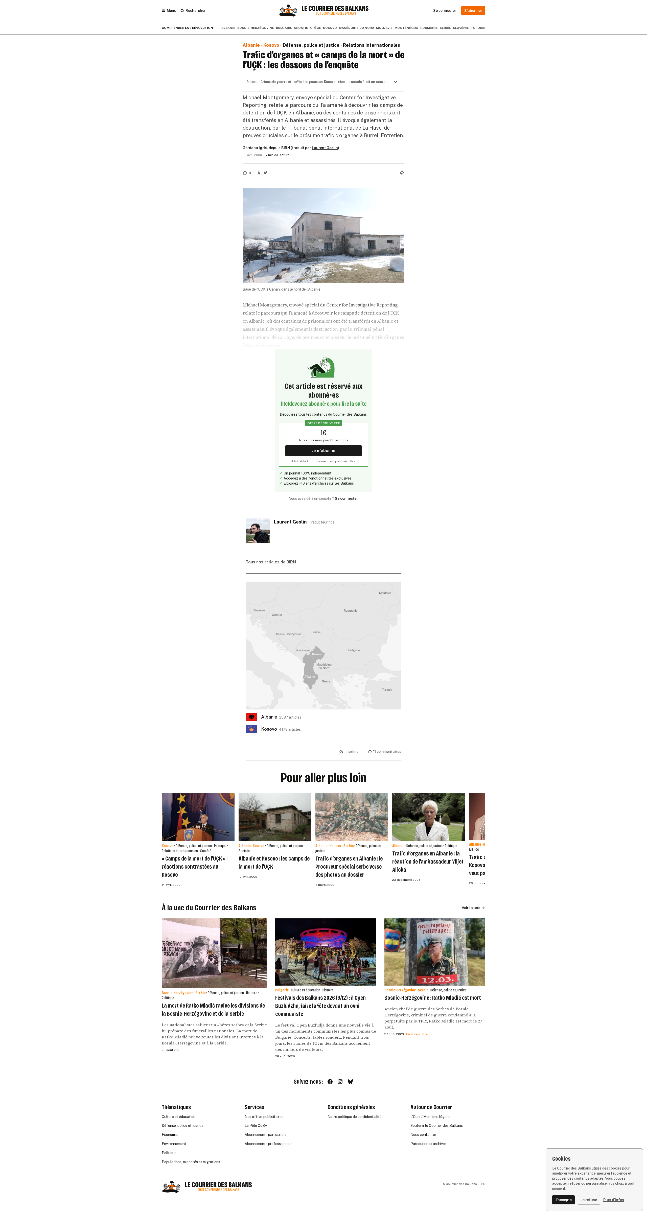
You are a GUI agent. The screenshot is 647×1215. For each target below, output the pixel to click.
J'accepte (563, 1200)
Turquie (478, 27)
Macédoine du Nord (356, 27)
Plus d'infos (613, 1200)
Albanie (228, 27)
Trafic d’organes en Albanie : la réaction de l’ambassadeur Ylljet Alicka (428, 861)
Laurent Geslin (325, 148)
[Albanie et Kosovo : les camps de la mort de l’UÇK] (275, 817)
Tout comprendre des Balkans (335, 13)
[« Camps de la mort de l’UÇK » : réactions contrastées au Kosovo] (198, 817)
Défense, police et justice (311, 45)
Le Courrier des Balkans (335, 8)
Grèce (315, 27)
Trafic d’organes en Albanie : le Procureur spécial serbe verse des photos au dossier (349, 866)
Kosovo (330, 27)
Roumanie (429, 27)
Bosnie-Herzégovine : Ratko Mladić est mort (432, 997)
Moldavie (384, 27)
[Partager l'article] (401, 172)
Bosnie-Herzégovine (255, 27)
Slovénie (461, 27)
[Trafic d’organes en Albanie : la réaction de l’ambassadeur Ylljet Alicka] (428, 817)
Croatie (301, 27)
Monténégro (406, 27)
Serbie (445, 27)
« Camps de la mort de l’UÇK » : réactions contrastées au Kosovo (194, 866)
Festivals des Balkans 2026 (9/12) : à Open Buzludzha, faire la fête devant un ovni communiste (320, 1005)
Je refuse (589, 1200)
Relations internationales (371, 45)
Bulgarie (284, 27)
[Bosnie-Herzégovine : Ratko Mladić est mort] (434, 952)
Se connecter (346, 498)
